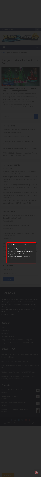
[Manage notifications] (36, 472)
